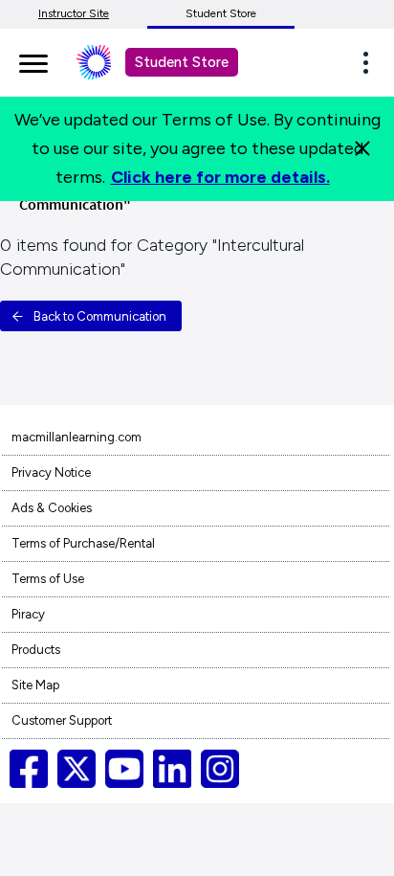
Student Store (221, 13)
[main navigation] (33, 60)
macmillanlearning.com (76, 437)
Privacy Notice (51, 472)
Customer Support (61, 720)
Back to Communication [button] (99, 316)
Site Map (35, 685)
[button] (371, 62)
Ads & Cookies (51, 508)
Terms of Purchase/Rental (83, 543)
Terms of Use (47, 579)
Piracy (28, 614)
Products (35, 649)
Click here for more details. (220, 177)
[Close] (362, 148)
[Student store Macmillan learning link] (108, 62)
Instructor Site (73, 13)
